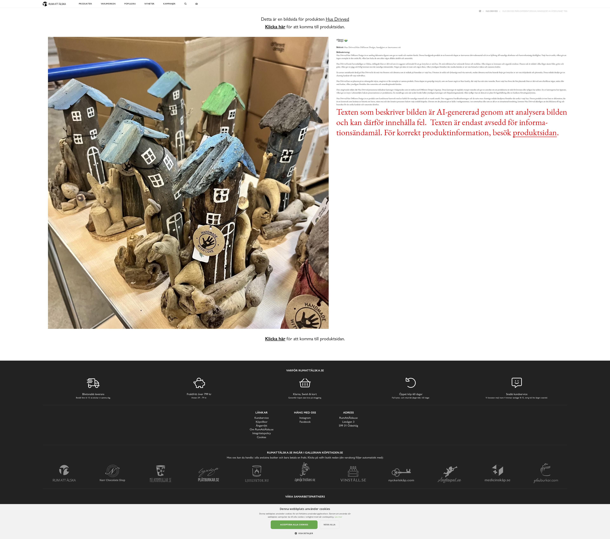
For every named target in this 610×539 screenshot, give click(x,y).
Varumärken (108, 4)
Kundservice (261, 417)
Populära (130, 4)
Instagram (305, 417)
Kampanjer (169, 4)
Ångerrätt (261, 425)
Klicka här (275, 26)
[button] (305, 533)
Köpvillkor (262, 421)
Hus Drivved (337, 19)
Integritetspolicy (261, 433)
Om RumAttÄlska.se (261, 429)
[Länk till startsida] (480, 11)
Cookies (261, 437)
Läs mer (338, 516)
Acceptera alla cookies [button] (294, 524)
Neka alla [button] (330, 524)
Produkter (85, 4)
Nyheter (149, 4)
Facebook (305, 421)
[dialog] (305, 521)
